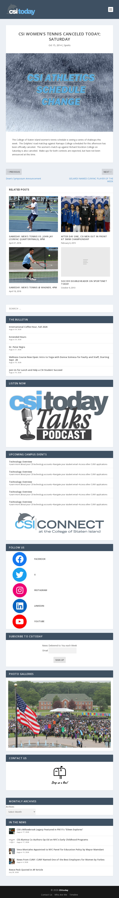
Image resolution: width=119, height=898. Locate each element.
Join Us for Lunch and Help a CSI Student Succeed (35, 369)
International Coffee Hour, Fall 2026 (28, 326)
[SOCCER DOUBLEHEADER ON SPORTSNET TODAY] (85, 261)
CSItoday (63, 890)
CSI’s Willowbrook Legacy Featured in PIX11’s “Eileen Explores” (50, 829)
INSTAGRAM (40, 590)
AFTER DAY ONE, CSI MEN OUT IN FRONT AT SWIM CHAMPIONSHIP (84, 238)
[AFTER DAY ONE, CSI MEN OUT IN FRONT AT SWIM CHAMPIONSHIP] (85, 214)
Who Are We (61, 894)
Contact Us (46, 894)
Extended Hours (17, 336)
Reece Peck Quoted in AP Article (26, 869)
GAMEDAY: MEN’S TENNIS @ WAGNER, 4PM (33, 287)
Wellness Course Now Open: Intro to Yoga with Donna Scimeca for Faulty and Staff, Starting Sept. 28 (59, 358)
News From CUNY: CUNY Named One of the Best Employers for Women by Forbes (60, 859)
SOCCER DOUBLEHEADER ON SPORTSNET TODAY (84, 282)
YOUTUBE (39, 621)
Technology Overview (20, 461)
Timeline (73, 894)
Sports (67, 45)
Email (45, 650)
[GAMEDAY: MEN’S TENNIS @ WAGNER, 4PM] (33, 265)
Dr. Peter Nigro (17, 347)
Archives (10, 806)
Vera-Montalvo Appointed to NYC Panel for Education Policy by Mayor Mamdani (60, 849)
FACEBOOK (40, 558)
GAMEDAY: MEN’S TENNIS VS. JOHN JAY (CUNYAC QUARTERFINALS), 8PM (31, 238)
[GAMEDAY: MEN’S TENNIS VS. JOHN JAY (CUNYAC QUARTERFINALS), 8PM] (33, 214)
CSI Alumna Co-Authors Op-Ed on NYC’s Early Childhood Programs (52, 839)
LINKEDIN (39, 605)
